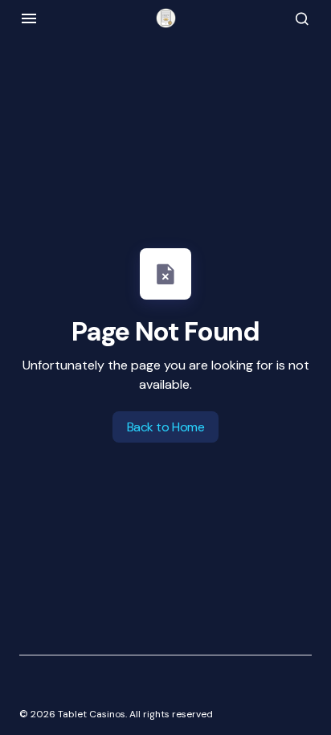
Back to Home (165, 427)
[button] (29, 18)
